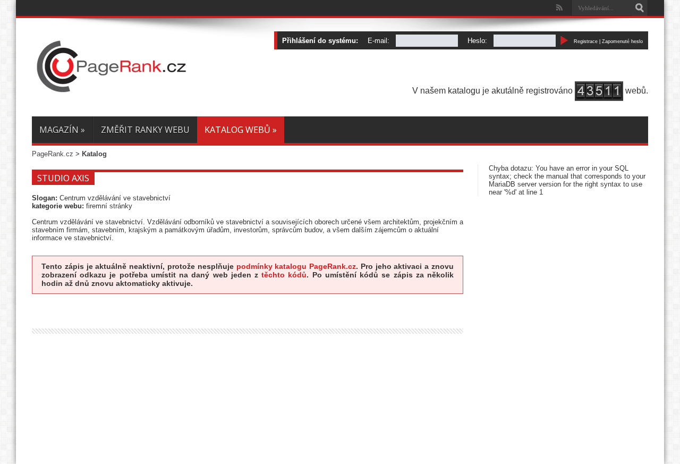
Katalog (94, 154)
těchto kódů (284, 275)
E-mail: (378, 41)
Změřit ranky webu (145, 130)
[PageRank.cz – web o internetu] (111, 90)
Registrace (586, 41)
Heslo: (477, 41)
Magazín (62, 130)
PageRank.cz (52, 154)
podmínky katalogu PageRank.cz (296, 266)
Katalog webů (241, 130)
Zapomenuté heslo (622, 41)
